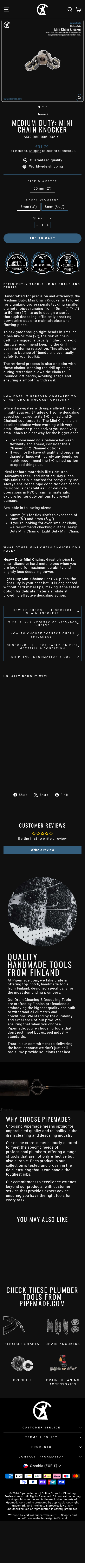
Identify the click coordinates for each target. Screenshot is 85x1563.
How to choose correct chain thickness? (42, 635)
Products (41, 1446)
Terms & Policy (41, 1437)
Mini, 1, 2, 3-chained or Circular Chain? (42, 623)
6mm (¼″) (28, 207)
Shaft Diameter (42, 199)
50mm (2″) (42, 188)
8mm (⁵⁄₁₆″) (55, 207)
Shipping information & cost (42, 656)
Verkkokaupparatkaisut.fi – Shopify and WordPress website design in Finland (47, 1517)
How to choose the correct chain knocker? (42, 612)
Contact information (41, 1456)
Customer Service (41, 1427)
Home (41, 114)
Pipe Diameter (42, 181)
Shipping (35, 150)
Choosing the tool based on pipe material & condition (42, 647)
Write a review (42, 850)
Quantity (42, 218)
